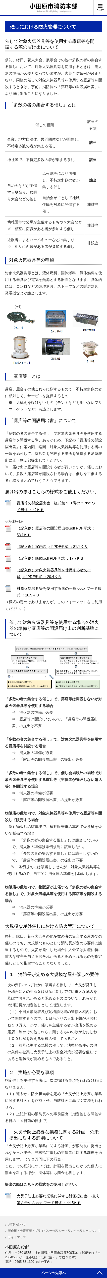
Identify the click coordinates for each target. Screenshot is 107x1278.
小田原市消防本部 (53, 7)
